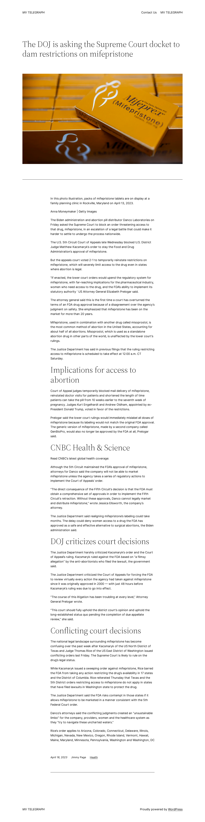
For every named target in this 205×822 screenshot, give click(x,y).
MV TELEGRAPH (33, 12)
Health (94, 757)
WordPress (175, 809)
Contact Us (149, 12)
